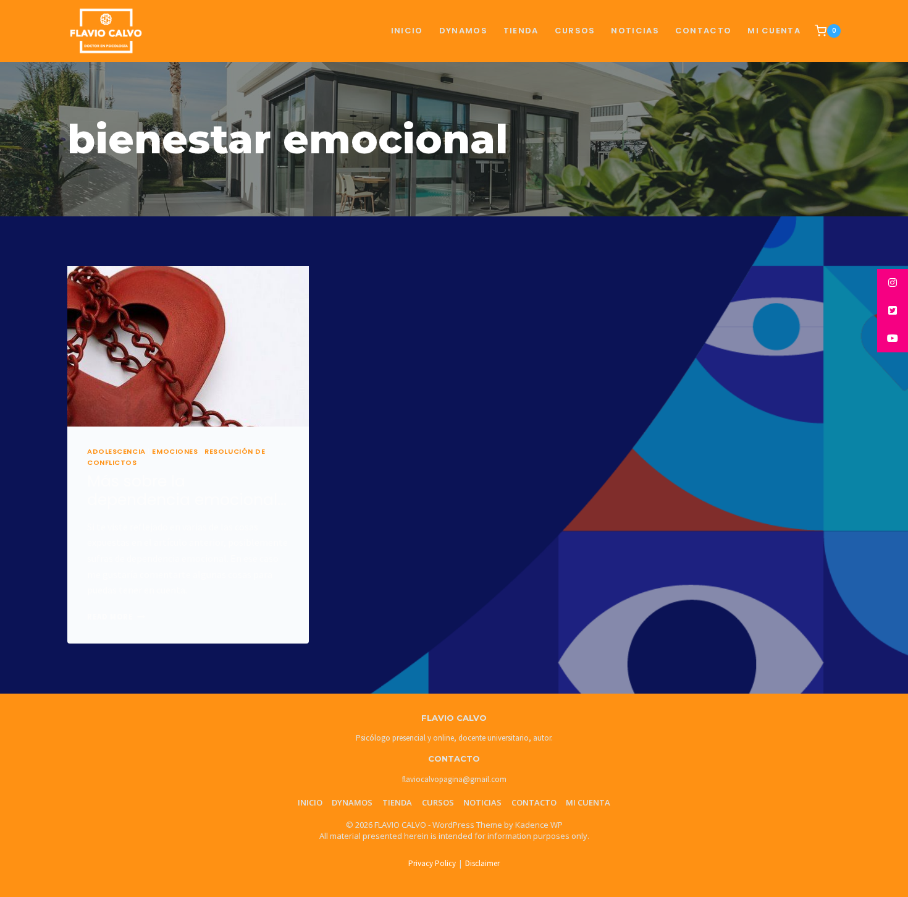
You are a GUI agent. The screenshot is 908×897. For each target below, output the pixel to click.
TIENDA (521, 30)
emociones (175, 451)
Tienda (397, 802)
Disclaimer (482, 863)
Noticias (482, 802)
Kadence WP (539, 824)
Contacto (534, 802)
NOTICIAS (634, 30)
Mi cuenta (774, 30)
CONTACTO (703, 30)
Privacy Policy (432, 863)
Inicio (407, 30)
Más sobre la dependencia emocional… (187, 490)
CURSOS (575, 30)
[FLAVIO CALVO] (106, 31)
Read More (116, 616)
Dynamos (463, 30)
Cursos (438, 802)
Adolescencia (116, 451)
